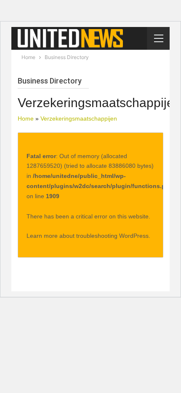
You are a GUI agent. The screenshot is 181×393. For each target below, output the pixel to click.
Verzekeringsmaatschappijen (78, 118)
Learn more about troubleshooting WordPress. (88, 235)
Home (26, 118)
